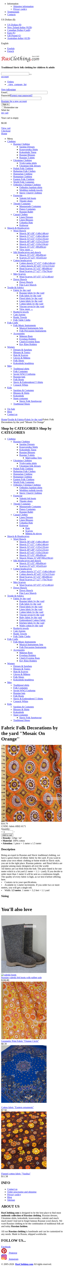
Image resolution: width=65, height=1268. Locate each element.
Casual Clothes (20, 214)
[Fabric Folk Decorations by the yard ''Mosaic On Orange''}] (31, 821)
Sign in (4, 89)
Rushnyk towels (21, 312)
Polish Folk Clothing (23, 168)
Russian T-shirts (27, 157)
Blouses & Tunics (21, 352)
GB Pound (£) (14, 35)
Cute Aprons (19, 314)
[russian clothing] (20, 61)
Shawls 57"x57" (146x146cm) (34, 236)
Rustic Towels (20, 317)
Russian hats (19, 377)
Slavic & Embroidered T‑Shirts (28, 382)
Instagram (13, 1259)
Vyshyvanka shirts (28, 163)
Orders (10, 81)
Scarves (29, 531)
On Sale (11, 409)
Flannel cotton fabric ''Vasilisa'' (16, 1173)
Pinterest (12, 1253)
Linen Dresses (26, 217)
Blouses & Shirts (21, 393)
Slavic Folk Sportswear (30, 401)
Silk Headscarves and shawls (27, 252)
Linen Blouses (26, 220)
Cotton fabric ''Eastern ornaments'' (17, 1107)
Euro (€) (11, 33)
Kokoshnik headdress (23, 363)
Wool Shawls (19, 230)
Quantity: (5, 829)
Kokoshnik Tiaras (27, 152)
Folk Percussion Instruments (32, 331)
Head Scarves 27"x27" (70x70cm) (35, 271)
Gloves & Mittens (21, 358)
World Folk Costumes (23, 182)
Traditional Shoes (21, 404)
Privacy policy (20, 9)
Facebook (6, 1246)
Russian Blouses (27, 155)
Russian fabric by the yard (31, 293)
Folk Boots (18, 379)
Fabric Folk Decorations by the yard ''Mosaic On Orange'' (29, 733)
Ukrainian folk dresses (30, 165)
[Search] (30, 74)
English (11, 48)
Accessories (19, 333)
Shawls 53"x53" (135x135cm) (34, 239)
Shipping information (23, 6)
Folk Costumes (20, 371)
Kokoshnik (18, 395)
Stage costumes (20, 398)
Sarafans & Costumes (23, 390)
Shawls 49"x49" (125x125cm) (34, 241)
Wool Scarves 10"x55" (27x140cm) (36, 276)
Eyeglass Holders (27, 339)
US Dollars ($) (14, 24)
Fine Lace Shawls (27, 285)
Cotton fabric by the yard (31, 303)
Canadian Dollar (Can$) (18, 30)
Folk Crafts (12, 322)
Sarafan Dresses (27, 147)
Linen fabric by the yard (30, 301)
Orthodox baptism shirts (30, 187)
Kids (9, 387)
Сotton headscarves (22, 260)
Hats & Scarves (20, 355)
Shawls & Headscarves (18, 228)
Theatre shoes (25, 201)
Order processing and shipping (21, 1192)
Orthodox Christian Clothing (27, 184)
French (10, 51)
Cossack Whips (20, 385)
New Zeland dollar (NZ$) (19, 27)
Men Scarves (19, 274)
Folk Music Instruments (24, 325)
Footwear (17, 195)
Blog (9, 411)
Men (9, 366)
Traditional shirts (21, 368)
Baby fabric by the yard (30, 617)
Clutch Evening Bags (29, 341)
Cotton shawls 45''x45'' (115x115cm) (37, 266)
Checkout (5, 131)
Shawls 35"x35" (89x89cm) (32, 247)
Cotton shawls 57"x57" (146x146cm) (37, 263)
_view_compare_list (16, 84)
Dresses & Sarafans (22, 349)
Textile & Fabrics (15, 287)
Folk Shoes (18, 360)
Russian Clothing (21, 144)
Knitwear (23, 225)
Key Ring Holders (28, 344)
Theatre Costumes (22, 203)
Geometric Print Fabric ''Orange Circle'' (20, 1041)
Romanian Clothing (22, 176)
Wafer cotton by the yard (31, 625)
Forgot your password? (21, 95)
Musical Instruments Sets (31, 328)
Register (12, 89)
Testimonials (13, 12)
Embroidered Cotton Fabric (32, 620)
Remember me (11, 107)
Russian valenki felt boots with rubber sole (21, 977)
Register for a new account (14, 101)
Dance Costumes (27, 209)
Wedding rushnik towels (30, 190)
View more (26, 249)
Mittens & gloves (33, 533)
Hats (27, 528)
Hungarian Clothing (22, 174)
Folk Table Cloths (21, 320)
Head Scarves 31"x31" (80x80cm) (35, 268)
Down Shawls (20, 279)
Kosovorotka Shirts (28, 149)
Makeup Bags (26, 336)
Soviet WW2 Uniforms (24, 374)
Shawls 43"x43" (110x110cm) (33, 244)
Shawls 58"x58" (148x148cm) (34, 233)
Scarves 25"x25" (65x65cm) (33, 257)
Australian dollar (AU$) (18, 38)
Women (11, 347)
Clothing (11, 141)
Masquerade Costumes (30, 206)
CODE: (5, 826)
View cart (5, 128)
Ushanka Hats (26, 222)
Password (5, 95)
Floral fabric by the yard (30, 298)
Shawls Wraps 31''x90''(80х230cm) (36, 558)
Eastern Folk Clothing (23, 179)
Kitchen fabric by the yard (31, 623)
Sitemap (11, 1200)
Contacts (11, 14)
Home (4, 133)
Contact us (12, 414)
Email (4, 92)
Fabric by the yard (22, 290)
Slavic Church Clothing (30, 193)
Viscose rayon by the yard (31, 306)
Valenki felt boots (27, 198)
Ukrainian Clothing (22, 160)
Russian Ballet (26, 211)
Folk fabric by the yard (30, 295)
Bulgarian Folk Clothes (24, 171)
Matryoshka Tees (33, 458)
